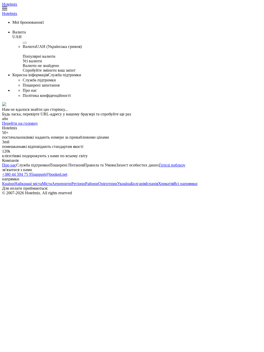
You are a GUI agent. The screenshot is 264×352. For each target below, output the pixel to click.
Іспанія (152, 183)
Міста (47, 183)
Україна (124, 183)
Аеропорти (61, 183)
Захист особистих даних (137, 165)
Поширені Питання (67, 165)
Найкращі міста (28, 183)
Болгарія (138, 183)
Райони (91, 183)
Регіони (78, 183)
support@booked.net (50, 174)
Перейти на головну (20, 123)
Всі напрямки (185, 183)
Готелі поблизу (172, 165)
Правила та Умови (100, 165)
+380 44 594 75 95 (17, 174)
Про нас (9, 165)
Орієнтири (107, 183)
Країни (8, 183)
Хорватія (166, 183)
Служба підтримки (33, 165)
